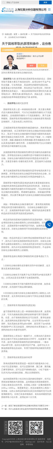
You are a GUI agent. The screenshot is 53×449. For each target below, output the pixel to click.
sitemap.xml (30, 442)
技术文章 (24, 34)
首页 (15, 34)
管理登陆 (29, 444)
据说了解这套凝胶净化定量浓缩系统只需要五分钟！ (29, 406)
